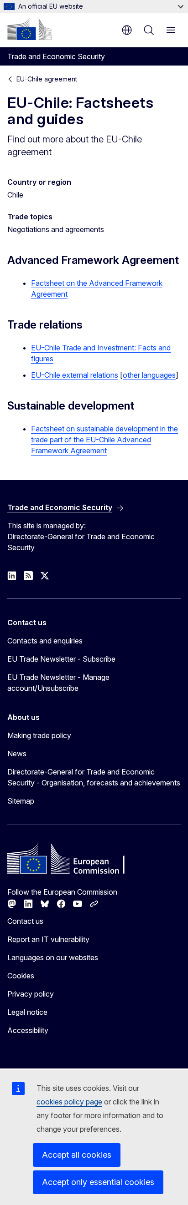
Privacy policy (30, 993)
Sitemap (20, 800)
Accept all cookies (76, 1154)
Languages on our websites (52, 957)
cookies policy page (69, 1101)
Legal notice (27, 1012)
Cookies (20, 975)
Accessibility (27, 1030)
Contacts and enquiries (45, 640)
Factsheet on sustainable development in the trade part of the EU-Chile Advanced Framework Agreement (104, 439)
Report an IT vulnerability (48, 939)
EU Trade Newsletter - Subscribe (61, 658)
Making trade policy (39, 735)
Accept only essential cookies (98, 1182)
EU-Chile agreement (46, 79)
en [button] (127, 30)
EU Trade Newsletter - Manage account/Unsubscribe (58, 683)
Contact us (25, 921)
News (16, 753)
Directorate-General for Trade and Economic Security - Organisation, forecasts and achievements (93, 777)
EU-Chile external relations (74, 375)
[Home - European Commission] (29, 29)
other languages (149, 375)
